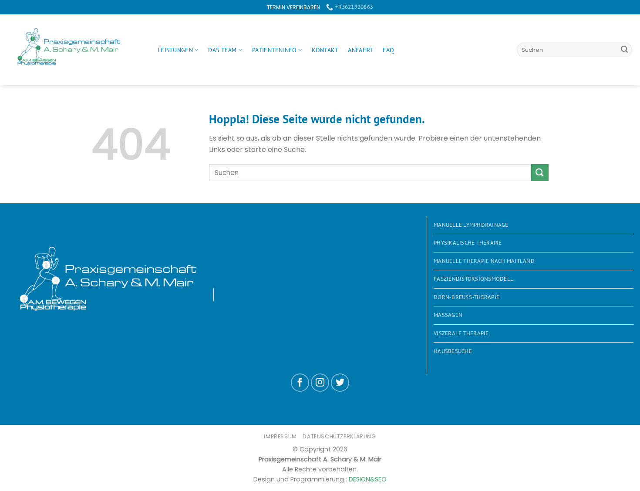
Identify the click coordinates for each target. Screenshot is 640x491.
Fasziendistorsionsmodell (473, 278)
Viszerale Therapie (461, 333)
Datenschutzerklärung (339, 436)
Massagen (448, 315)
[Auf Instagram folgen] (320, 382)
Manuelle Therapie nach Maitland (484, 261)
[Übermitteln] (624, 50)
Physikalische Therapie (468, 242)
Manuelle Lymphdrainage (471, 225)
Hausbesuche (453, 351)
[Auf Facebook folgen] (300, 382)
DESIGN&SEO (368, 479)
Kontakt (325, 50)
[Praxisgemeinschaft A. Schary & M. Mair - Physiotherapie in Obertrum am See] (76, 50)
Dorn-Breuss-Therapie (466, 297)
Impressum (280, 436)
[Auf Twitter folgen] (340, 382)
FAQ (388, 50)
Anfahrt (360, 50)
